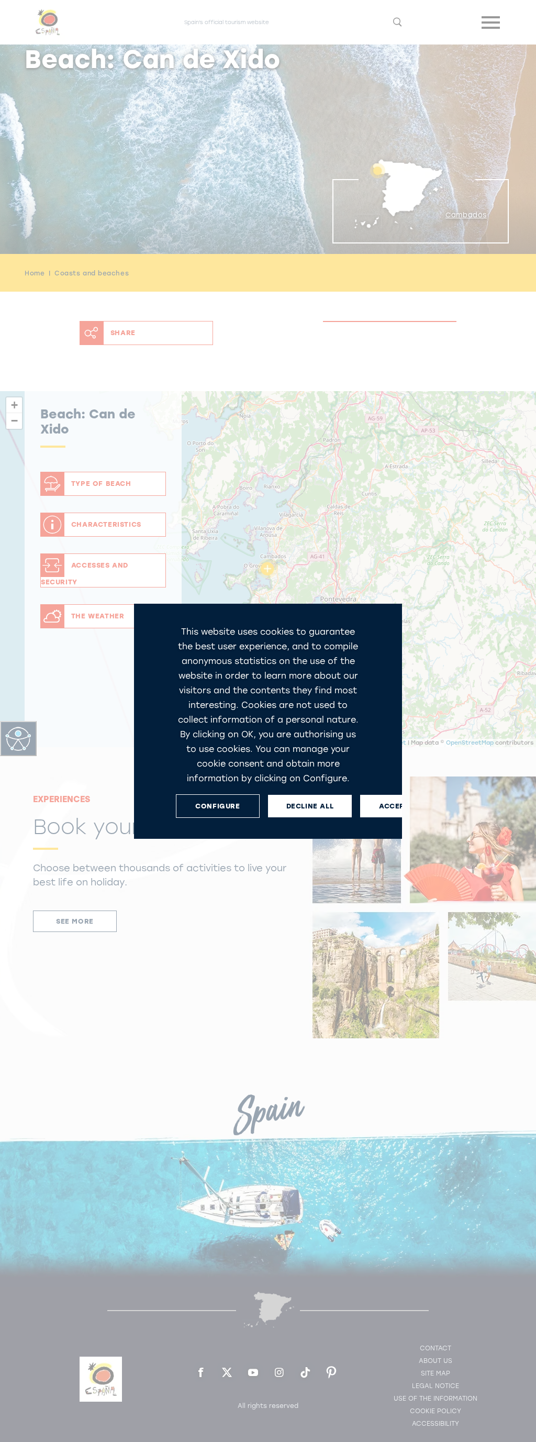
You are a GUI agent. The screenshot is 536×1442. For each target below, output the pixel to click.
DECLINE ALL (310, 805)
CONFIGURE (217, 805)
